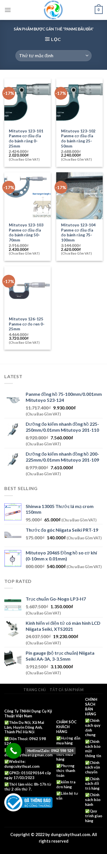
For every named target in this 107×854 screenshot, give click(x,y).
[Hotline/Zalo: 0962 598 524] (13, 751)
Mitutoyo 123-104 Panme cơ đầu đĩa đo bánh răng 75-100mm (78, 232)
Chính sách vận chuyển (92, 767)
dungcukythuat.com (21, 766)
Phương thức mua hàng (65, 754)
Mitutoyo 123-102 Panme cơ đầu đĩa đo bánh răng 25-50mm (78, 138)
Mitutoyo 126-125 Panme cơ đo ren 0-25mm (27, 324)
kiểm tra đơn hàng (65, 784)
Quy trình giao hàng (93, 816)
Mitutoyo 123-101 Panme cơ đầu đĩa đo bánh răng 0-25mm (26, 138)
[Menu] (7, 10)
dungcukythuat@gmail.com (28, 755)
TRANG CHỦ (34, 690)
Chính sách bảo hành (92, 799)
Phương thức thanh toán (65, 770)
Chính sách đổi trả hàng (92, 784)
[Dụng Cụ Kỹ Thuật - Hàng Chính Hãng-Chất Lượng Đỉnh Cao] (53, 10)
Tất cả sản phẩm (66, 690)
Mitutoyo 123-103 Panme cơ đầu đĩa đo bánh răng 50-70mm (26, 232)
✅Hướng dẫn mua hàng (68, 740)
